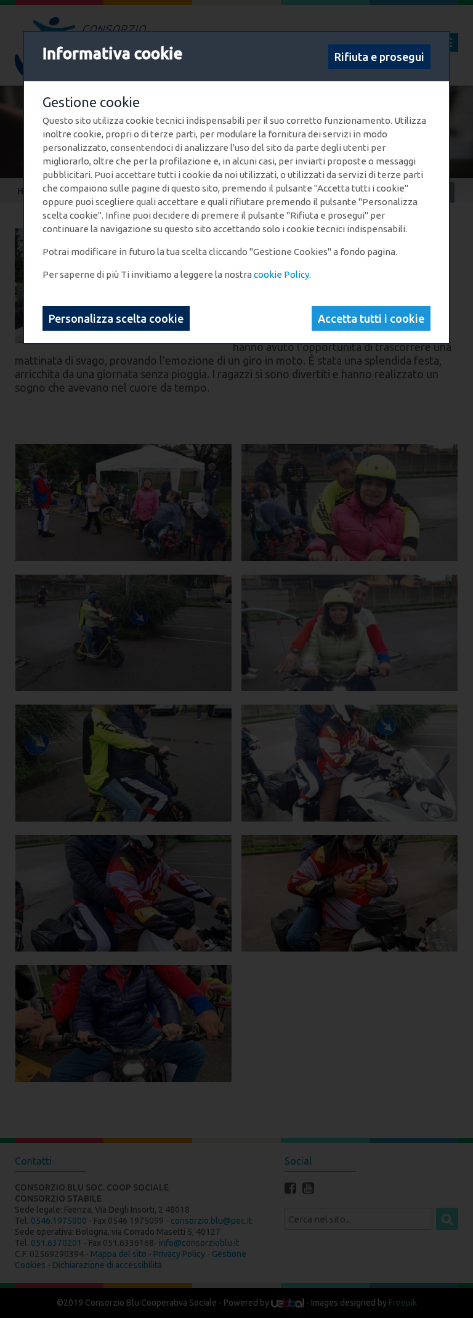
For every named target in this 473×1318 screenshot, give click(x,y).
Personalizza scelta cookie (116, 318)
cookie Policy (281, 274)
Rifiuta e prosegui (379, 57)
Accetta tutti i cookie (371, 318)
